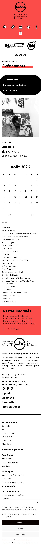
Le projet (5, 499)
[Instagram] (24, 55)
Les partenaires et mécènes (13, 495)
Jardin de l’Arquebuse (10, 245)
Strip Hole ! (8, 147)
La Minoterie (7, 248)
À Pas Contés (7, 444)
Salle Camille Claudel (10, 274)
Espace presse (7, 479)
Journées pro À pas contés (12, 475)
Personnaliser (20, 534)
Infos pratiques (11, 406)
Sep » (32, 214)
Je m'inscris (15, 328)
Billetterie (8, 397)
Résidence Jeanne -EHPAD (12, 271)
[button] (38, 503)
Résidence (6, 430)
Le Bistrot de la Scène (10, 251)
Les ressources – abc (10, 462)
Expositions (6, 142)
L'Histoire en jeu (8, 433)
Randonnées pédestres (14, 85)
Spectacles (6, 426)
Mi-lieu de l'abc (8, 263)
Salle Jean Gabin (8, 286)
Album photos (7, 459)
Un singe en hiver (9, 301)
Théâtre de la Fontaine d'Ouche (14, 292)
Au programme (10, 79)
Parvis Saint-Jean (8, 269)
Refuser (20, 528)
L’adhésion (6, 466)
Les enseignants (8, 486)
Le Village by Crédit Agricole (13, 257)
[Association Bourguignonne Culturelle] (20, 10)
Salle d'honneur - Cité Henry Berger (16, 277)
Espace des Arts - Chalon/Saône (15, 236)
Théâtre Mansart (8, 298)
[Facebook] (16, 55)
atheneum (6, 227)
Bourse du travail (8, 230)
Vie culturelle (7, 437)
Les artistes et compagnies (12, 482)
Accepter (20, 522)
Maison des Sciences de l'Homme (15, 260)
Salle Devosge (7, 283)
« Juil (9, 214)
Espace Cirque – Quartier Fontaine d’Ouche (19, 233)
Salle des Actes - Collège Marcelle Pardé (18, 280)
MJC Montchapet (9, 266)
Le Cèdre (5, 254)
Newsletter (9, 402)
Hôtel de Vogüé (8, 242)
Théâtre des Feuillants (10, 295)
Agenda (6, 393)
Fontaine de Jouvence (10, 239)
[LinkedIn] (20, 55)
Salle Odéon (6, 289)
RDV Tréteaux (10, 90)
